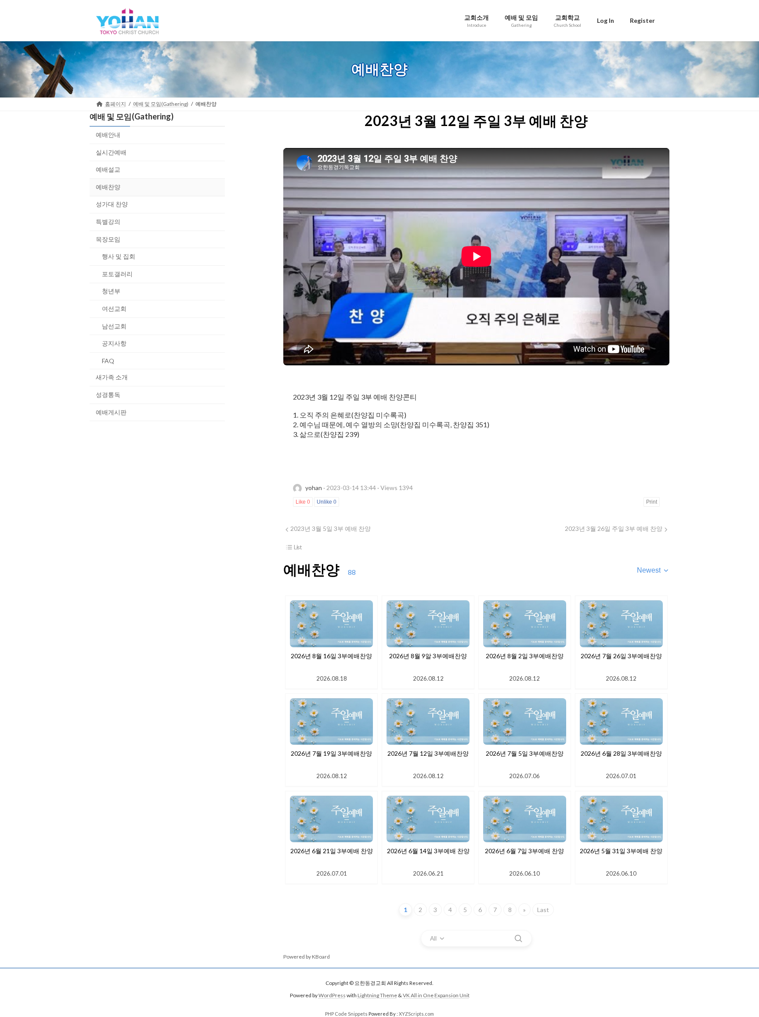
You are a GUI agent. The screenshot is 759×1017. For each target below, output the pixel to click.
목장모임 (108, 238)
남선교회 (114, 325)
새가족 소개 (112, 377)
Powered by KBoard (306, 956)
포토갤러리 (117, 273)
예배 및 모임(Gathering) (131, 116)
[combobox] (653, 570)
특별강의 (108, 221)
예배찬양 (108, 186)
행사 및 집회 (118, 256)
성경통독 (108, 394)
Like (303, 502)
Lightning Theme (377, 995)
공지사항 (114, 343)
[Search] (518, 938)
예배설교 (108, 169)
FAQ (108, 360)
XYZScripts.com (416, 1014)
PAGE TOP (733, 978)
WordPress (332, 995)
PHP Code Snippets (346, 1014)
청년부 (111, 291)
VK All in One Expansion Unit (436, 995)
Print (651, 502)
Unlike (326, 502)
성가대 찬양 (112, 204)
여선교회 (114, 308)
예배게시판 (111, 411)
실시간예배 (111, 151)
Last (543, 909)
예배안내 (108, 134)
